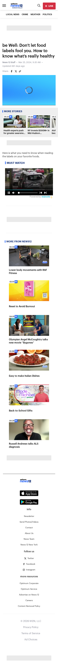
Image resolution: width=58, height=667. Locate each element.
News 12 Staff (8, 62)
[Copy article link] (20, 71)
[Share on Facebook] (11, 71)
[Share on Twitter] (16, 71)
